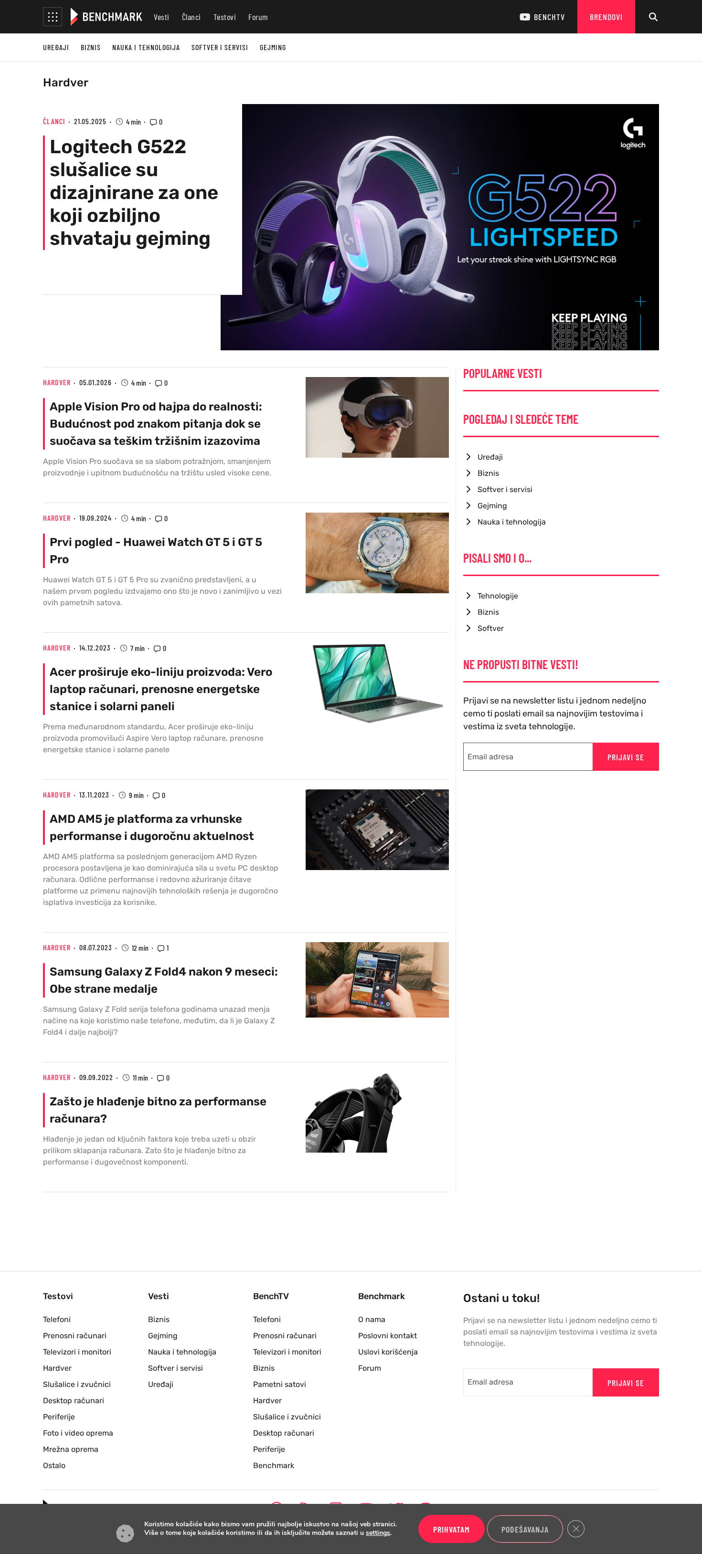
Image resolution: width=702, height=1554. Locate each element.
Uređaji (56, 47)
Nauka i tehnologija (146, 47)
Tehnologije (498, 595)
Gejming (273, 47)
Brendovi (606, 16)
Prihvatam (451, 1529)
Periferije (59, 1416)
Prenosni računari (74, 1335)
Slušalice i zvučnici (77, 1384)
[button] (52, 16)
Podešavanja (525, 1529)
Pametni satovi (279, 1384)
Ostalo (54, 1465)
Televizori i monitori (77, 1351)
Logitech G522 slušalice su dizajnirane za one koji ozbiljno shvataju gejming (134, 193)
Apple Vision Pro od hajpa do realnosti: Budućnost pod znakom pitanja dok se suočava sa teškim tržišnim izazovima (156, 424)
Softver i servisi (219, 47)
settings (378, 1533)
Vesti (162, 16)
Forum (258, 16)
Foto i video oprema (78, 1433)
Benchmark (273, 1465)
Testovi (224, 16)
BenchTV (549, 16)
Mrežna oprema (70, 1449)
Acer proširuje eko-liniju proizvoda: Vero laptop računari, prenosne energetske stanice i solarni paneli (161, 689)
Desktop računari (73, 1400)
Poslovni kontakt (387, 1335)
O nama (371, 1319)
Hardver (65, 82)
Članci (191, 16)
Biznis (91, 47)
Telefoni (57, 1319)
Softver (491, 628)
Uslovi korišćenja (388, 1351)
